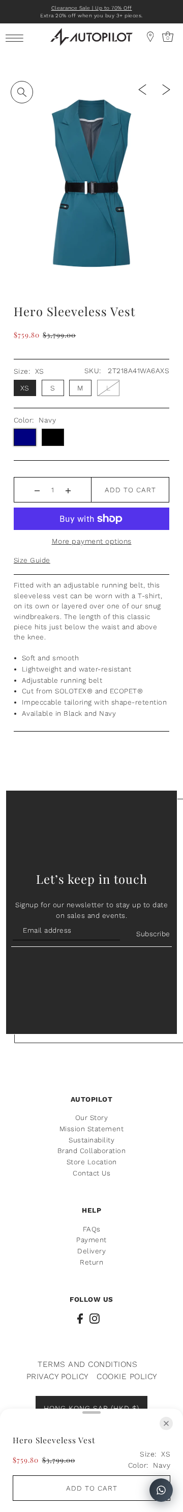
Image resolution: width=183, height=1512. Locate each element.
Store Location (92, 1162)
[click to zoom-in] (22, 92)
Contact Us (91, 1173)
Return (91, 1262)
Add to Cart (130, 490)
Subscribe (153, 934)
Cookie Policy (127, 1376)
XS (24, 388)
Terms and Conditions (87, 1364)
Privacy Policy (57, 1376)
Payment (91, 1240)
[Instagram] (94, 1318)
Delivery (91, 1251)
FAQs (92, 1229)
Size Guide (32, 560)
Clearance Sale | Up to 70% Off (91, 8)
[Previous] (142, 89)
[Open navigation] (17, 37)
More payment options (92, 541)
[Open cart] (150, 36)
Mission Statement (91, 1129)
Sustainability (91, 1140)
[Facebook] (80, 1318)
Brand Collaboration (91, 1150)
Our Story (91, 1117)
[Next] (166, 89)
